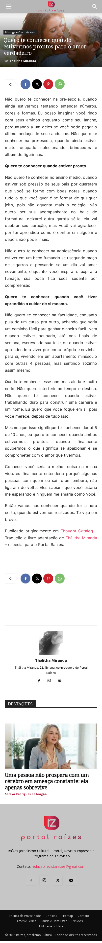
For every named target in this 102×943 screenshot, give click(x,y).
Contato (83, 916)
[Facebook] (25, 84)
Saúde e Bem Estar (54, 921)
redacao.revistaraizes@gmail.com (58, 866)
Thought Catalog (77, 530)
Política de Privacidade (25, 916)
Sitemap (67, 916)
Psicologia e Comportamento (21, 32)
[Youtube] (71, 881)
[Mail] (61, 681)
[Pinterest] (48, 84)
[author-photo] (51, 653)
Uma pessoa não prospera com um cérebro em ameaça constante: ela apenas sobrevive (47, 781)
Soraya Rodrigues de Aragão (26, 794)
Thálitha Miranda (22, 61)
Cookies (51, 916)
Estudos (77, 921)
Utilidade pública (51, 926)
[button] (8, 6)
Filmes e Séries (26, 921)
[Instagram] (51, 681)
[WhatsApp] (60, 84)
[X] (37, 84)
